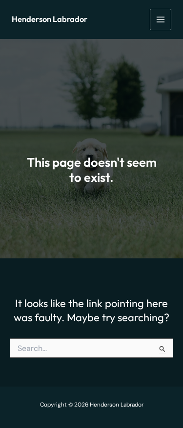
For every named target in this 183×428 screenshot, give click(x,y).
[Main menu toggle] (160, 19)
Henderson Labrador (49, 19)
